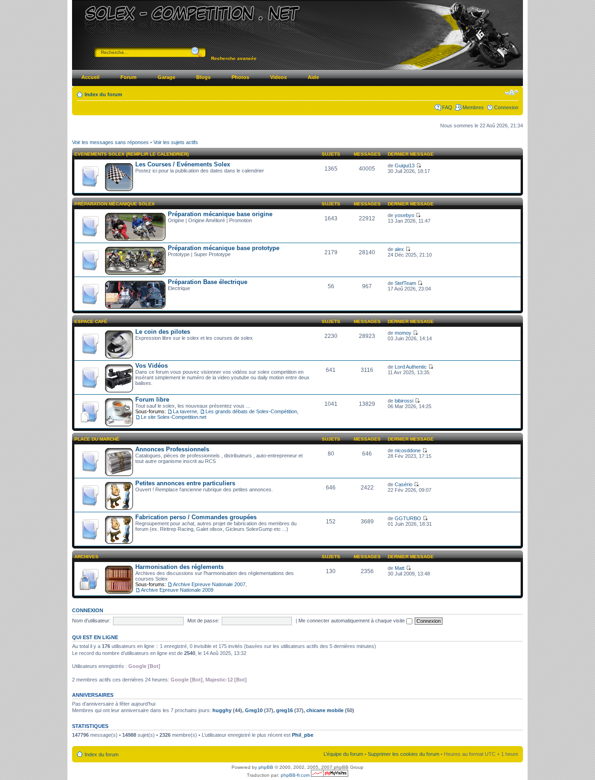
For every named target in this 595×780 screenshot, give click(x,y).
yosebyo (404, 215)
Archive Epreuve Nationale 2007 (209, 584)
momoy (403, 333)
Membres (473, 107)
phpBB (265, 767)
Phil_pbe (302, 735)
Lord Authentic (411, 367)
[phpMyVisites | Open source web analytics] (329, 775)
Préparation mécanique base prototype (223, 248)
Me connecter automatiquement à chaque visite (352, 620)
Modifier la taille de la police (511, 92)
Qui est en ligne (95, 637)
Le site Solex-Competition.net (173, 417)
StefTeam (405, 283)
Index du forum (103, 94)
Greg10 (254, 710)
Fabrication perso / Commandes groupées (196, 517)
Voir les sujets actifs (175, 142)
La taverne (185, 411)
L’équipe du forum (343, 754)
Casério (403, 484)
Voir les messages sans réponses (110, 142)
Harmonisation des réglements (179, 566)
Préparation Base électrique (207, 281)
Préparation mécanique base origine (220, 214)
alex (399, 249)
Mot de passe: (203, 620)
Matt (399, 568)
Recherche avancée (234, 58)
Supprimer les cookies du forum (403, 754)
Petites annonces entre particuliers (185, 483)
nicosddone (408, 450)
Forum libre (152, 399)
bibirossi (404, 400)
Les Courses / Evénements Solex (182, 164)
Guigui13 (405, 165)
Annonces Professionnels (172, 449)
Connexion (506, 107)
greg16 (284, 710)
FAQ (447, 107)
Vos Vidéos (151, 365)
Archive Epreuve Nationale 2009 (177, 590)
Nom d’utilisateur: (91, 620)
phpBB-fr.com (295, 775)
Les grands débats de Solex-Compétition (251, 411)
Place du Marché (96, 439)
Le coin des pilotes (162, 331)
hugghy (221, 710)
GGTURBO (408, 518)
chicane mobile (325, 710)
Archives (86, 556)
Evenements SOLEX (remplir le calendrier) (131, 154)
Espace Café (90, 321)
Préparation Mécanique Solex (114, 203)
